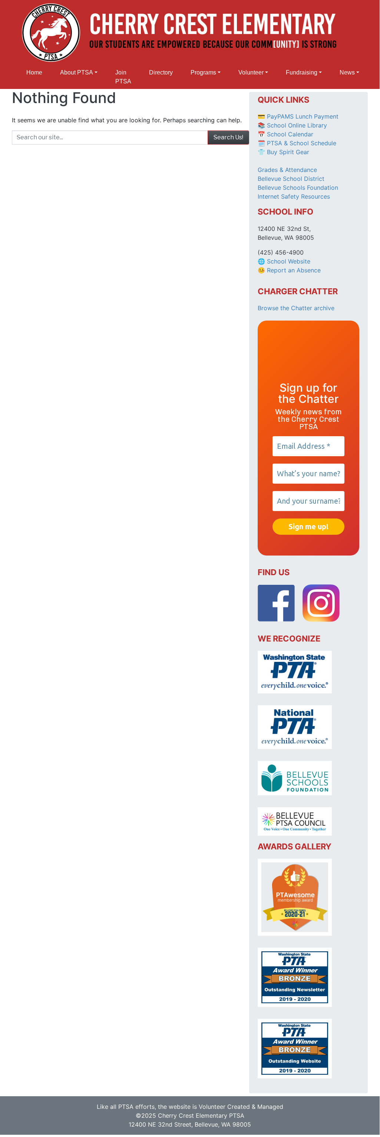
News (347, 72)
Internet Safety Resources (294, 196)
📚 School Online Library (292, 125)
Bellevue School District (291, 178)
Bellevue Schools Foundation (298, 187)
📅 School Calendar (285, 134)
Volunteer (251, 72)
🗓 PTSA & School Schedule (297, 143)
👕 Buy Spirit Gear (283, 152)
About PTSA (76, 72)
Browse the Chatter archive (296, 308)
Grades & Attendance (287, 169)
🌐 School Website (284, 261)
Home (34, 72)
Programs (203, 72)
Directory (161, 72)
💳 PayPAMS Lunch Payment (298, 116)
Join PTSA (123, 76)
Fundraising (301, 72)
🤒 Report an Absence (290, 270)
